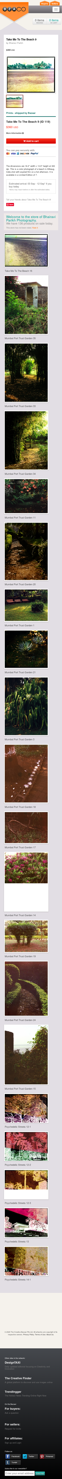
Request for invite (13, 1428)
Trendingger (13, 1392)
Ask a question (12, 1412)
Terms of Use (40, 1334)
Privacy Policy (28, 1334)
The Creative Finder (18, 1378)
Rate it (35, 227)
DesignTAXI (12, 1362)
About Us (50, 1334)
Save (11, 204)
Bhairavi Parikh (16, 42)
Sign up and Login (13, 1442)
